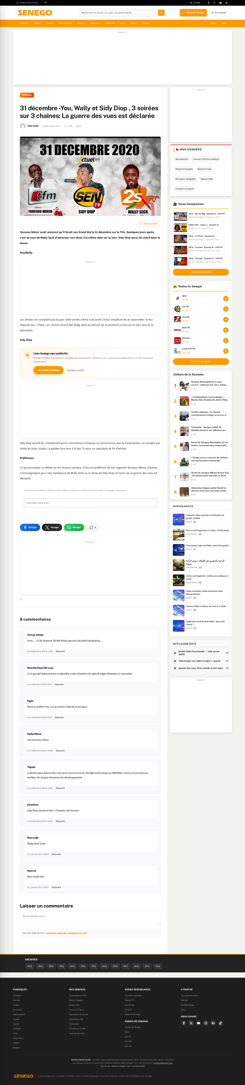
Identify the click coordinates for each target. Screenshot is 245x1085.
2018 (115, 966)
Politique (23, 23)
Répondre (60, 651)
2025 (40, 966)
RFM (127, 1032)
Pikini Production (132, 1014)
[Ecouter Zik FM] (225, 309)
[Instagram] (206, 1023)
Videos (16, 1042)
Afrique (81, 23)
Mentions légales (119, 1066)
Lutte (15, 1033)
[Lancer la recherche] (161, 13)
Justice (49, 23)
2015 (147, 966)
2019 (104, 966)
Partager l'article (75, 370)
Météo (224, 23)
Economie (17, 1009)
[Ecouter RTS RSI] (225, 340)
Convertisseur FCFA (78, 995)
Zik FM (128, 1036)
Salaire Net (74, 1005)
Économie (95, 23)
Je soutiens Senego (48, 370)
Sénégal (27, 95)
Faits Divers (18, 1038)
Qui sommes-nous (189, 995)
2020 (93, 966)
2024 (51, 966)
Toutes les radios (201, 361)
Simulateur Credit (77, 1028)
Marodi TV (129, 1000)
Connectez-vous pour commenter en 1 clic (66, 933)
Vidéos (145, 23)
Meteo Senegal (76, 1000)
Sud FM (128, 1041)
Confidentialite (187, 1005)
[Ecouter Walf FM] (225, 330)
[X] (191, 1023)
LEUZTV (128, 1009)
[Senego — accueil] (35, 12)
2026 (29, 966)
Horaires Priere (76, 1009)
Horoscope (74, 1023)
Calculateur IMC (76, 1019)
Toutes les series (201, 272)
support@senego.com (163, 1063)
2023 (61, 966)
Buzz (122, 23)
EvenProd (129, 1005)
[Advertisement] (122, 59)
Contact (184, 1000)
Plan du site (105, 1066)
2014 (157, 966)
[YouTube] (220, 3)
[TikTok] (226, 3)
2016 (136, 966)
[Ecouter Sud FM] (225, 319)
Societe (16, 1000)
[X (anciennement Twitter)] (214, 3)
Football (16, 1028)
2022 (72, 966)
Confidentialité (138, 1066)
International (65, 23)
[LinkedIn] (213, 1023)
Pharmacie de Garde (78, 1014)
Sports (134, 23)
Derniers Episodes (133, 995)
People (16, 1019)
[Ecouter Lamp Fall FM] (225, 351)
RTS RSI (128, 1046)
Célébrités (110, 23)
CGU (183, 1009)
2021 (83, 966)
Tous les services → (78, 1033)
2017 (125, 966)
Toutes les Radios (133, 1027)
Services (213, 23)
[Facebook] (208, 3)
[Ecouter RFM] (225, 298)
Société (37, 23)
